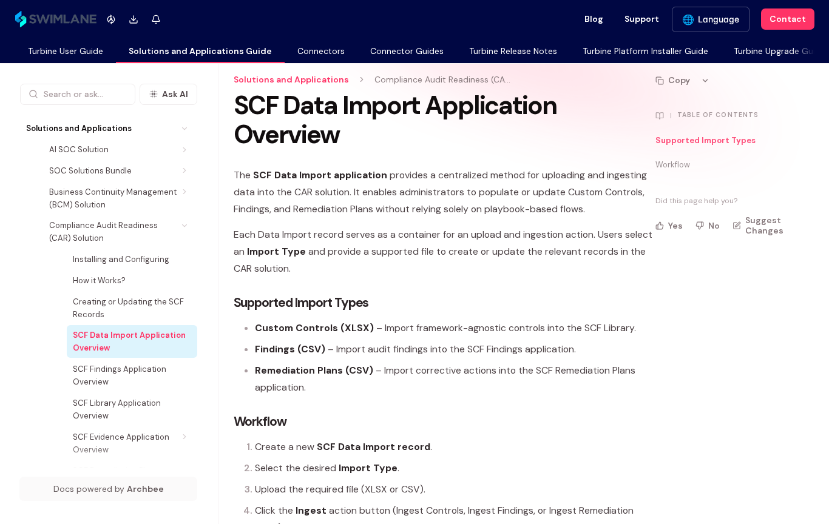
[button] (184, 128)
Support (641, 18)
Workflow (672, 165)
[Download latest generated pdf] (133, 19)
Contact (788, 18)
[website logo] (55, 19)
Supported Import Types (705, 140)
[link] (65, 52)
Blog (593, 18)
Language (718, 19)
